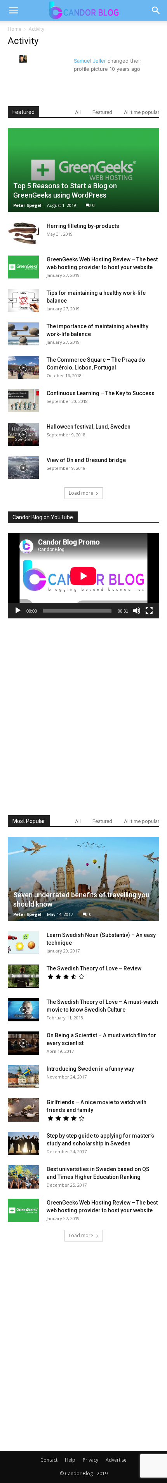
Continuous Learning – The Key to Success (101, 393)
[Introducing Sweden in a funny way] (23, 1076)
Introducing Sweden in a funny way (90, 1069)
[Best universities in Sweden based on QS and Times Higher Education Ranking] (23, 1177)
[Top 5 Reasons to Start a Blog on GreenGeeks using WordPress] (83, 170)
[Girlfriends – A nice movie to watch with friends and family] (23, 1110)
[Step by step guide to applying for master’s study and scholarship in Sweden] (23, 1143)
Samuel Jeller (90, 61)
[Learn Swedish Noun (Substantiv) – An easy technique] (23, 942)
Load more (81, 493)
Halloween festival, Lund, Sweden (88, 427)
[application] (83, 575)
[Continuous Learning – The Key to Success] (23, 401)
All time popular (141, 112)
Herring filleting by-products (83, 226)
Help (70, 1460)
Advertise (116, 1460)
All (78, 112)
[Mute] (137, 611)
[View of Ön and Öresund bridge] (23, 468)
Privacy (90, 1460)
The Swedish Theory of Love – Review (94, 968)
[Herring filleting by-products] (23, 233)
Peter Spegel (27, 205)
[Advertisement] (83, 716)
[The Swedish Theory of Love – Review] (23, 976)
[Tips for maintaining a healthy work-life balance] (23, 300)
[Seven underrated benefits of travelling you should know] (83, 879)
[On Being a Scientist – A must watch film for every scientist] (23, 1043)
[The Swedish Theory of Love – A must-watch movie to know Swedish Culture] (23, 1009)
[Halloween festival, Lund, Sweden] (23, 434)
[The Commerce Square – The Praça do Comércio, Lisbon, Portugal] (23, 367)
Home (14, 29)
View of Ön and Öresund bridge (86, 460)
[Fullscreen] (149, 611)
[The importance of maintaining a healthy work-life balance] (23, 334)
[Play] (18, 611)
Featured (102, 112)
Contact (48, 1460)
